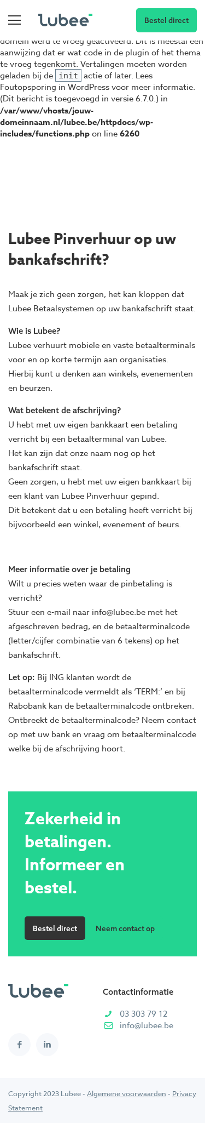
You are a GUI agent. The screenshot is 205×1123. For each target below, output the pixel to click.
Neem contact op (125, 928)
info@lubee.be (146, 1025)
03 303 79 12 (143, 1014)
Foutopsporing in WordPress (54, 87)
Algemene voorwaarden (126, 1093)
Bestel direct (166, 20)
